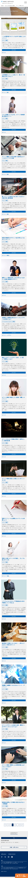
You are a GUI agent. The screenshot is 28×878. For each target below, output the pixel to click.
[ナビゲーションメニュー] (25, 2)
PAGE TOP (25, 872)
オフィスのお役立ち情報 (10, 5)
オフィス (4, 52)
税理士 (8, 255)
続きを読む (14, 89)
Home (2, 5)
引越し (8, 575)
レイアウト (9, 335)
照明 (7, 92)
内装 (7, 174)
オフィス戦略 (5, 40)
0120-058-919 (5, 840)
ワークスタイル (5, 321)
